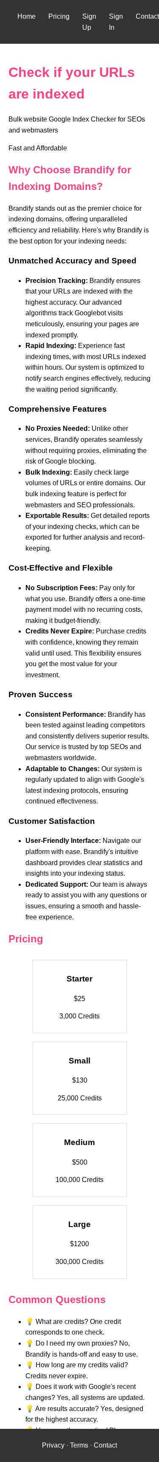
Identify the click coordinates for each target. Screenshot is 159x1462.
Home (26, 16)
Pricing (59, 16)
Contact (147, 16)
